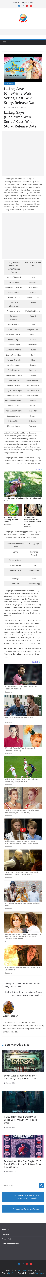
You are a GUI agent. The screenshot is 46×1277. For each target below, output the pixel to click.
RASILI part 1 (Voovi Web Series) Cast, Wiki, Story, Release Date (22, 985)
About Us (5, 1229)
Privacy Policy (7, 1239)
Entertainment (9, 83)
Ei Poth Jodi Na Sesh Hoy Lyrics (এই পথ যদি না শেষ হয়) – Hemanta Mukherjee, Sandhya (22, 994)
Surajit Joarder (21, 107)
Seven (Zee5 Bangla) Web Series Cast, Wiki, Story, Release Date (20, 1077)
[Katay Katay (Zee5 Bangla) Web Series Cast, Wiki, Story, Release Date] (23, 1092)
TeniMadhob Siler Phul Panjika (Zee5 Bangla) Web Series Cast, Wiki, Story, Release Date (23, 1164)
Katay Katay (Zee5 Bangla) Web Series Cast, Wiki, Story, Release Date (20, 1119)
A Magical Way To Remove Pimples (26, 1209)
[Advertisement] (23, 153)
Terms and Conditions (10, 1244)
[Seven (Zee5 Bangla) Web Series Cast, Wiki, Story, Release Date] (23, 1051)
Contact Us (6, 1234)
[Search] (41, 1185)
